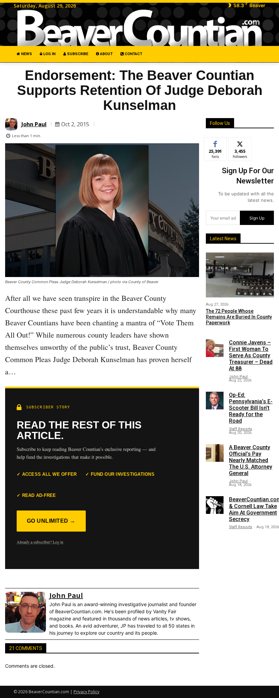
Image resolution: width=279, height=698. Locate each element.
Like (215, 142)
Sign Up (256, 218)
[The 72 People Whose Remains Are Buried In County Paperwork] (240, 275)
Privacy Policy (86, 692)
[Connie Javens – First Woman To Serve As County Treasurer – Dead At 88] (215, 348)
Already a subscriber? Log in (40, 542)
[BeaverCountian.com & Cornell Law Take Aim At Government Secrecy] (215, 505)
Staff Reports (240, 429)
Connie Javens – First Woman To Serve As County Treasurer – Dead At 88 (251, 355)
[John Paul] (12, 124)
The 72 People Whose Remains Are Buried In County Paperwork (239, 316)
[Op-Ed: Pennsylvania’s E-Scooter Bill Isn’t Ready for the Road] (215, 400)
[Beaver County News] (139, 28)
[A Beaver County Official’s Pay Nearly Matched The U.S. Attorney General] (215, 453)
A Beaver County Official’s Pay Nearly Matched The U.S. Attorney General (250, 460)
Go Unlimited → (51, 521)
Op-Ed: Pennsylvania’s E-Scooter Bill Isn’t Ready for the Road (251, 408)
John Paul (34, 124)
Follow (240, 142)
